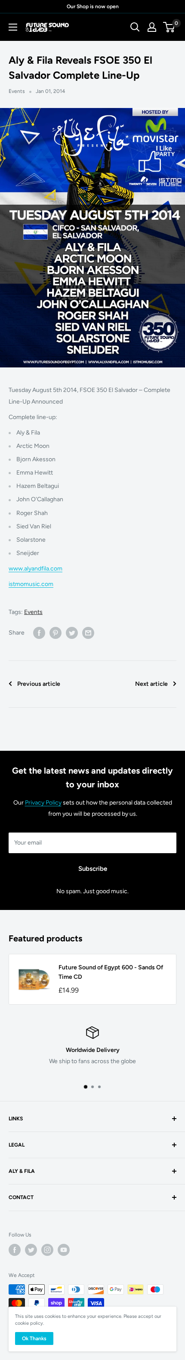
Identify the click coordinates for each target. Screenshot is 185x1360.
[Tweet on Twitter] (72, 633)
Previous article (38, 684)
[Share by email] (88, 633)
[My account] (152, 27)
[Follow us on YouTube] (64, 1250)
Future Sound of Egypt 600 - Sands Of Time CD (111, 972)
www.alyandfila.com (35, 568)
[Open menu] (13, 27)
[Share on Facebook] (39, 633)
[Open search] (135, 27)
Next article (151, 684)
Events (17, 91)
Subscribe (92, 869)
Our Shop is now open (93, 6)
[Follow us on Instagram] (47, 1250)
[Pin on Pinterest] (55, 633)
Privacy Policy (43, 802)
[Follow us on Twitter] (31, 1250)
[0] (169, 27)
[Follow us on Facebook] (15, 1250)
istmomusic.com (31, 584)
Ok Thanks (34, 1338)
